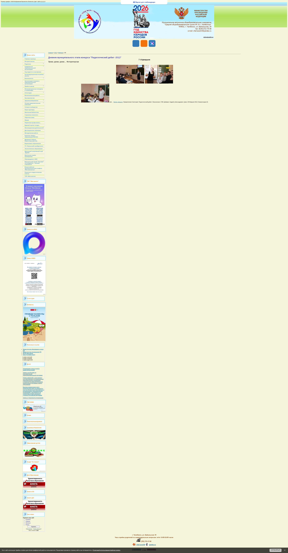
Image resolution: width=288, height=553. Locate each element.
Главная (50, 52)
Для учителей (28, 357)
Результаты (29, 528)
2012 (55, 52)
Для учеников (28, 358)
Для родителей (28, 360)
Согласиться (275, 550)
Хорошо (28, 521)
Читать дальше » (118, 102)
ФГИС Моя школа (28, 353)
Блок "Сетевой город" (29, 354)
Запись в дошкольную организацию (33, 397)
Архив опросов (36, 528)
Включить (31, 1)
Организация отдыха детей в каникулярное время (31, 369)
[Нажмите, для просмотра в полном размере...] (130, 83)
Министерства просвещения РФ (32, 352)
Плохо (27, 524)
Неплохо (28, 523)
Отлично (28, 519)
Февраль (60, 52)
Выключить (24, 1)
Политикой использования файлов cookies (106, 550)
